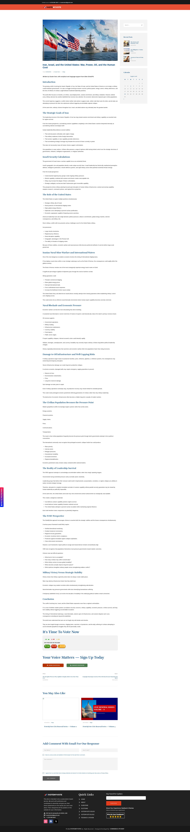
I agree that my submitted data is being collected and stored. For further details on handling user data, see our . (76, 773)
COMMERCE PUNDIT (117, 829)
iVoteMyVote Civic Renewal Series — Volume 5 (99, 726)
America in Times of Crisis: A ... (137, 58)
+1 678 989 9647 (51, 817)
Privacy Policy (104, 773)
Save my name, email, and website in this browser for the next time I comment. (65, 755)
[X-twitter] (56, 821)
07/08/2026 (133, 53)
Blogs (64, 71)
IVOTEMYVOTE (75, 829)
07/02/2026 (133, 60)
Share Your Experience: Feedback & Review (120, 808)
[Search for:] (134, 25)
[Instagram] (46, 821)
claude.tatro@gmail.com (66, 2)
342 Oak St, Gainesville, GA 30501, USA (56, 813)
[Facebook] (51, 821)
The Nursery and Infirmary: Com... (135, 42)
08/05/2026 (133, 45)
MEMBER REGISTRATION (54, 665)
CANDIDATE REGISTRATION (78, 665)
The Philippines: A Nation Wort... (137, 50)
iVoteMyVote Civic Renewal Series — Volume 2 (60, 726)
